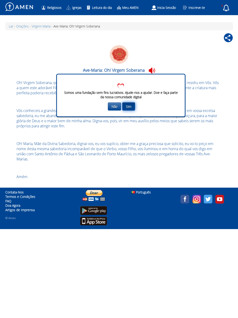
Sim (128, 106)
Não (114, 106)
